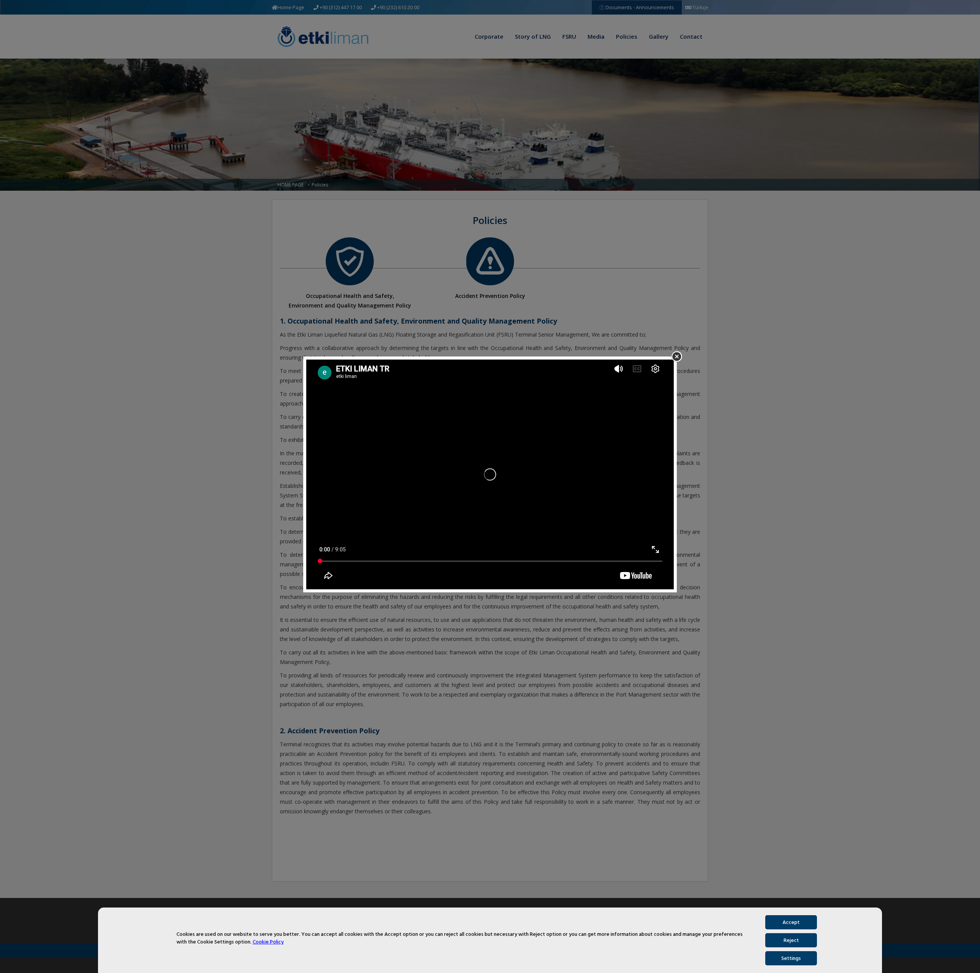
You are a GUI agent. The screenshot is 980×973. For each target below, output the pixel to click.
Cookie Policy (268, 942)
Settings (791, 958)
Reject (791, 940)
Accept (791, 922)
